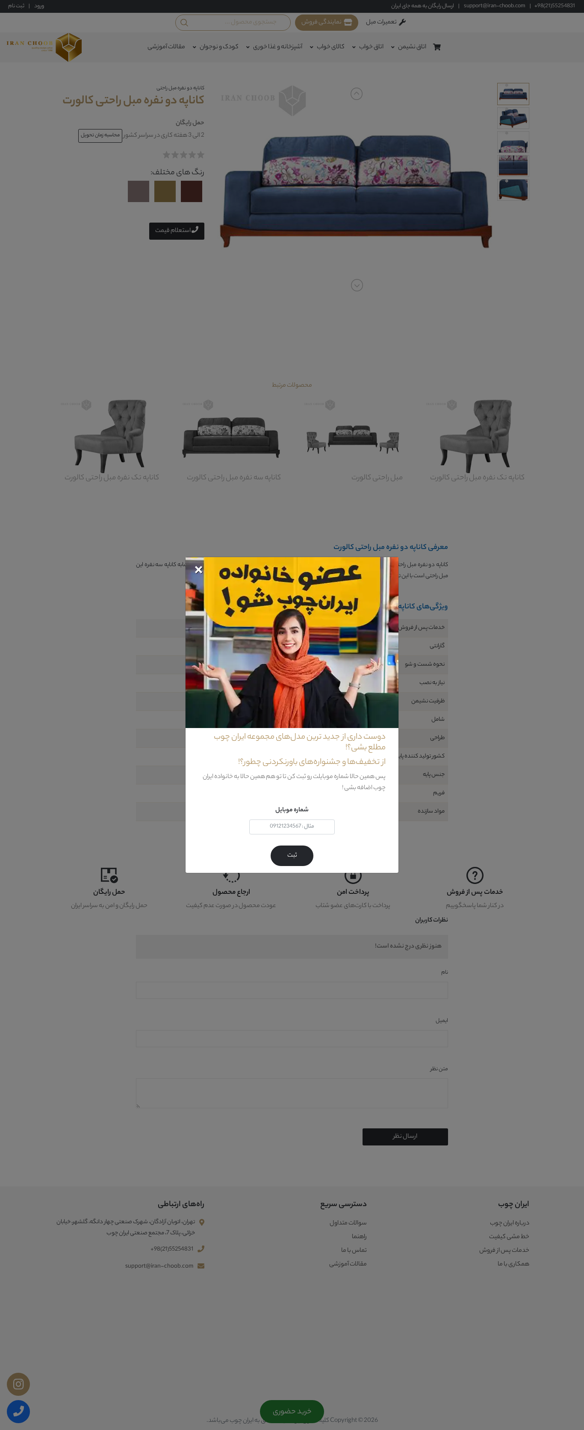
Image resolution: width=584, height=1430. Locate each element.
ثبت (292, 856)
